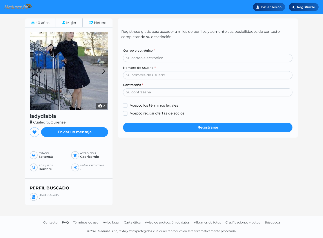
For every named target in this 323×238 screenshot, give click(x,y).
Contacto (50, 222)
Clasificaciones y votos (242, 222)
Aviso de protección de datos (167, 222)
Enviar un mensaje (75, 132)
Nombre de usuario (139, 68)
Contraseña (133, 85)
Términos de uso (85, 222)
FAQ (65, 222)
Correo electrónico (139, 51)
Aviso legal (111, 222)
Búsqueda (272, 222)
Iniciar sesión (271, 7)
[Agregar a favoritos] (34, 132)
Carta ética (132, 222)
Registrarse (306, 7)
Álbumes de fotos (207, 222)
